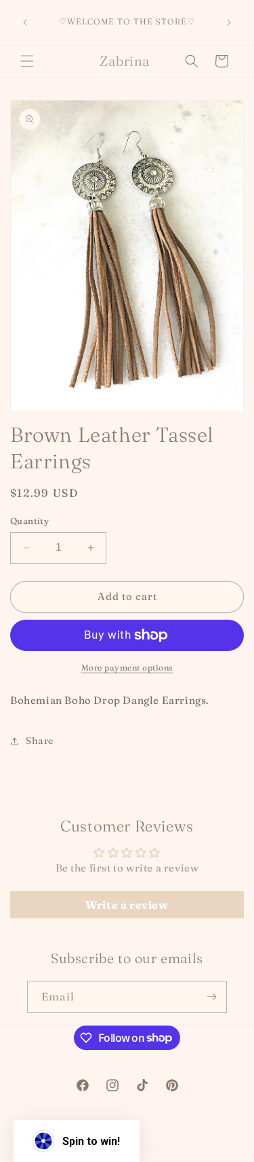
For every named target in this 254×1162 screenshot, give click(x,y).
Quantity (29, 520)
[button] (27, 61)
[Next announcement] (229, 22)
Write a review (126, 905)
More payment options (127, 667)
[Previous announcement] (25, 22)
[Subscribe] (211, 997)
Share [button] (40, 740)
